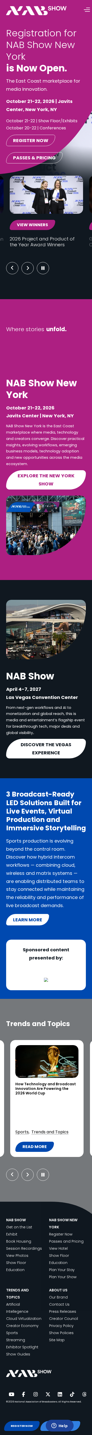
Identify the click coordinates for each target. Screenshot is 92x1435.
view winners (32, 225)
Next (31, 268)
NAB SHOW (16, 1220)
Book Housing (18, 1241)
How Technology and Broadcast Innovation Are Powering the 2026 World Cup (45, 1089)
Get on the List (19, 1227)
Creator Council (63, 1318)
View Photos (17, 1255)
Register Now (61, 1234)
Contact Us (59, 1304)
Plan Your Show (63, 1276)
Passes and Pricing (66, 1241)
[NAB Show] (44, 11)
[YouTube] (11, 1395)
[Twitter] (48, 1395)
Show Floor (16, 1262)
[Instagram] (35, 1395)
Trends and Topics (49, 1132)
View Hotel (58, 1248)
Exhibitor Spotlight (22, 1347)
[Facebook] (23, 1395)
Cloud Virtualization (23, 1318)
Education (15, 1269)
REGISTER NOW (22, 1426)
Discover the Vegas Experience (46, 748)
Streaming (15, 1339)
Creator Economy (22, 1325)
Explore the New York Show (46, 479)
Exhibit (11, 1234)
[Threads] (84, 1395)
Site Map (57, 1339)
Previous (12, 268)
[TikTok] (72, 1395)
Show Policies (61, 1332)
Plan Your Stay (62, 1269)
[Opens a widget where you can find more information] (59, 1426)
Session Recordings (24, 1248)
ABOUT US (58, 1290)
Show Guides (18, 1354)
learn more (27, 920)
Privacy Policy (61, 1325)
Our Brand (58, 1297)
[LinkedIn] (60, 1395)
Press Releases (62, 1311)
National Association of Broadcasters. (36, 1401)
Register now (30, 140)
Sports (22, 1132)
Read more (37, 1148)
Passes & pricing (34, 158)
